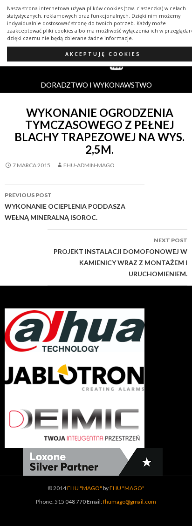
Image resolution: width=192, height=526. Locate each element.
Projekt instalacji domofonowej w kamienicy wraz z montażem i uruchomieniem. (120, 257)
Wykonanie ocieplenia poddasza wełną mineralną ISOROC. (65, 206)
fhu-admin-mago (89, 165)
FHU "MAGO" (84, 488)
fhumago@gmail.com (129, 501)
